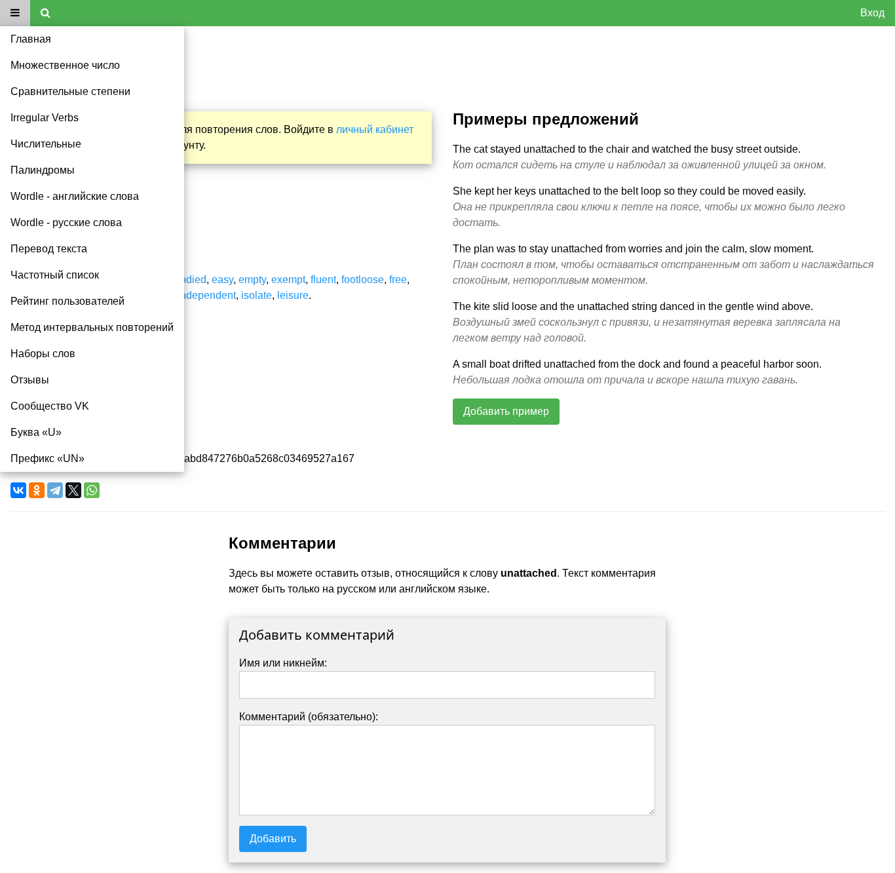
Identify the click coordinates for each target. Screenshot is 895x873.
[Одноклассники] (37, 490)
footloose (362, 279)
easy (222, 279)
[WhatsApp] (92, 490)
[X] (73, 490)
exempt (288, 279)
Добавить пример (506, 411)
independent (207, 295)
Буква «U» (36, 432)
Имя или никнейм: (283, 663)
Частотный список (54, 275)
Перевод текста (48, 248)
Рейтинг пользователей (67, 301)
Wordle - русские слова (66, 222)
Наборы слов (42, 353)
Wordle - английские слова (74, 196)
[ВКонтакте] (18, 490)
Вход (872, 12)
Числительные (45, 143)
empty (252, 279)
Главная (30, 39)
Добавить (273, 838)
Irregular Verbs (44, 117)
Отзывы (29, 379)
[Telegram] (55, 490)
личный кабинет (374, 129)
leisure (293, 295)
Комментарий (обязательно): (308, 716)
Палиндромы (42, 170)
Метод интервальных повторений (92, 327)
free (398, 279)
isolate (256, 295)
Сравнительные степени (70, 91)
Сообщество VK (49, 406)
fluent (323, 279)
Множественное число (65, 65)
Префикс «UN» (47, 458)
